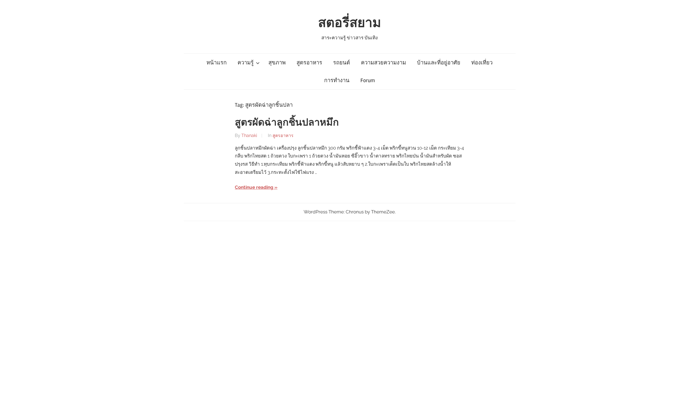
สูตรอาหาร (309, 62)
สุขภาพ (277, 62)
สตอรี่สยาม (349, 23)
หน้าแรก (216, 62)
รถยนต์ (341, 62)
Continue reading (254, 187)
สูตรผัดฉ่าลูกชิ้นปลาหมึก (287, 123)
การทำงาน (337, 80)
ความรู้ (246, 62)
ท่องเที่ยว (482, 62)
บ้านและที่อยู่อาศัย (438, 62)
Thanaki (249, 135)
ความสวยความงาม (383, 62)
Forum (367, 80)
